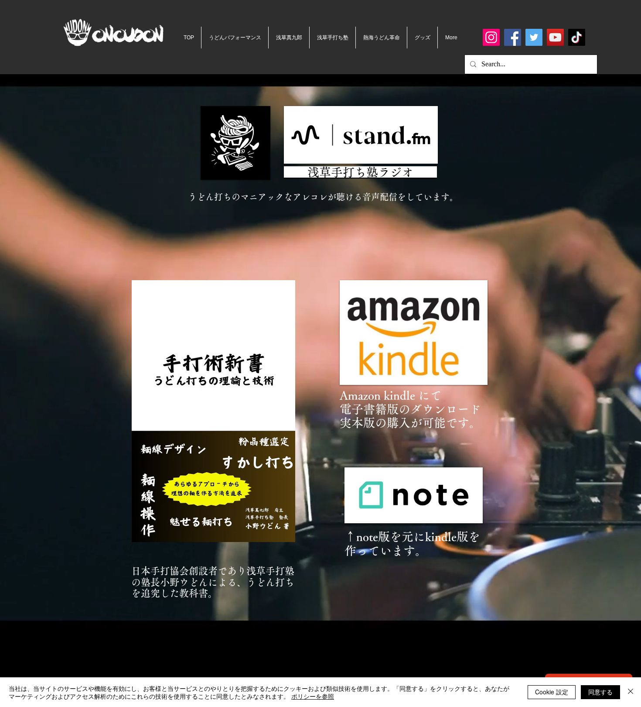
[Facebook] (512, 37)
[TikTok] (576, 37)
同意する (600, 691)
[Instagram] (491, 37)
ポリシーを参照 (312, 696)
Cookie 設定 (551, 691)
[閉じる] (630, 692)
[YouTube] (555, 37)
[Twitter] (533, 37)
